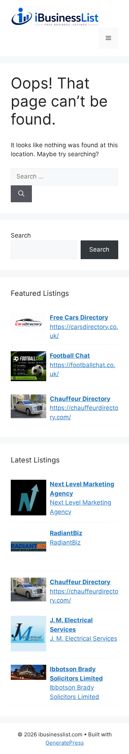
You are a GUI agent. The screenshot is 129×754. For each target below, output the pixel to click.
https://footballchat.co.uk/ (82, 369)
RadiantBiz (66, 533)
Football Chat (70, 355)
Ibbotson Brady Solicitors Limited (76, 673)
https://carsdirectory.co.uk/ (84, 331)
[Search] (21, 194)
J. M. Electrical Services (71, 625)
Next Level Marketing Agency (82, 488)
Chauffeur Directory (80, 398)
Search (21, 235)
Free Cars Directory (79, 317)
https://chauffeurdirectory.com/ (84, 412)
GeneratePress (65, 742)
